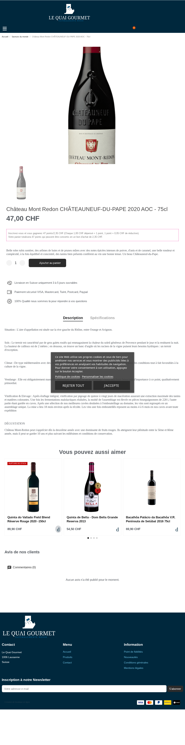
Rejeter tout (73, 385)
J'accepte (111, 385)
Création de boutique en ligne (17, 702)
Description (73, 318)
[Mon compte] (127, 29)
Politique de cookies (67, 376)
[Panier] (133, 29)
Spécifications (102, 318)
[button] (121, 29)
